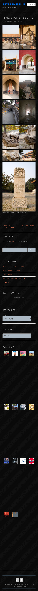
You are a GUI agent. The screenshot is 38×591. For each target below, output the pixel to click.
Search (32, 250)
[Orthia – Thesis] (6, 516)
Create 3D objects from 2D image (11, 270)
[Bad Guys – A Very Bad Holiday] (6, 355)
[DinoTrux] (15, 409)
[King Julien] (6, 409)
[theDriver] (15, 463)
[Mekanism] (31, 463)
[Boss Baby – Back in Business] (15, 355)
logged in (13, 241)
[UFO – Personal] (15, 516)
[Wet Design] (23, 409)
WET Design (5, 282)
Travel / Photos (20, 212)
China (12, 212)
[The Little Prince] (31, 409)
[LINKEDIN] (17, 580)
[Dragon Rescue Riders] (23, 355)
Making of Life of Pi (7, 274)
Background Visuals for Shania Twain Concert (14, 278)
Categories (5, 315)
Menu (32, 5)
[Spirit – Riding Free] (31, 355)
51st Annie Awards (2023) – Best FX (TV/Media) (14, 267)
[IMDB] (21, 580)
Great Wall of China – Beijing (8, 227)
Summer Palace (29, 226)
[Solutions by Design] (23, 463)
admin (20, 21)
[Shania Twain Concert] (6, 463)
